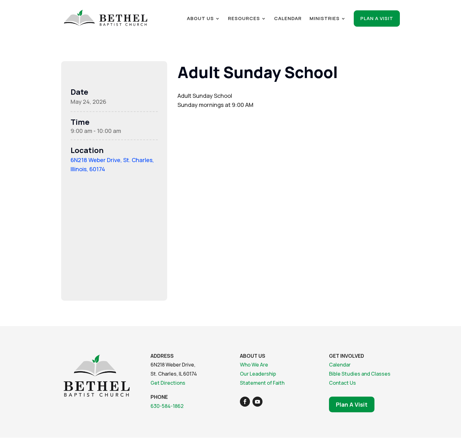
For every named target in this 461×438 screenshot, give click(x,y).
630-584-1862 (167, 406)
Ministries (325, 19)
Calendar (288, 19)
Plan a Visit (376, 18)
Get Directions (168, 382)
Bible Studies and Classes (359, 373)
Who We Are (254, 364)
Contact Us (342, 382)
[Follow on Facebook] (245, 402)
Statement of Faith (262, 382)
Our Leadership (258, 373)
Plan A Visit (352, 404)
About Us (200, 19)
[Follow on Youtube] (257, 402)
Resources (244, 19)
